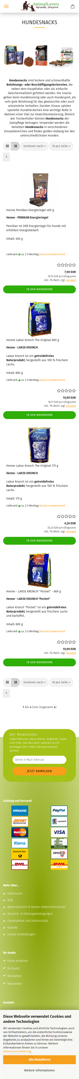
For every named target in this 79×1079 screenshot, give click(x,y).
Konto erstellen (17, 961)
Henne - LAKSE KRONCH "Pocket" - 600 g (33, 591)
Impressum (14, 893)
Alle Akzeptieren (40, 1059)
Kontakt (12, 927)
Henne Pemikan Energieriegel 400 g (30, 210)
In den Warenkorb (39, 289)
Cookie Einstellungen (21, 934)
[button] (7, 146)
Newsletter (14, 984)
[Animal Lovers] (39, 6)
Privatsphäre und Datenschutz (27, 921)
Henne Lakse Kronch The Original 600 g (32, 340)
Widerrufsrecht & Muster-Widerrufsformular (36, 907)
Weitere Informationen (39, 1070)
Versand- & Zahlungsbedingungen (30, 914)
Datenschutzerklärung (17, 1051)
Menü (6, 6)
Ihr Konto (13, 968)
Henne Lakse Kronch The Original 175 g (32, 466)
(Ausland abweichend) (52, 254)
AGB (10, 900)
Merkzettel (14, 976)
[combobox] (34, 146)
